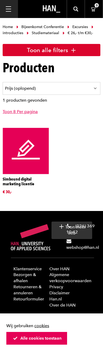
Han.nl (55, 299)
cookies (41, 325)
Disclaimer (59, 292)
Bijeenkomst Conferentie (42, 27)
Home (8, 27)
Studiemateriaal (45, 33)
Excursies (80, 27)
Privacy (56, 286)
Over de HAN (62, 305)
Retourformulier (28, 299)
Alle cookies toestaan (41, 338)
